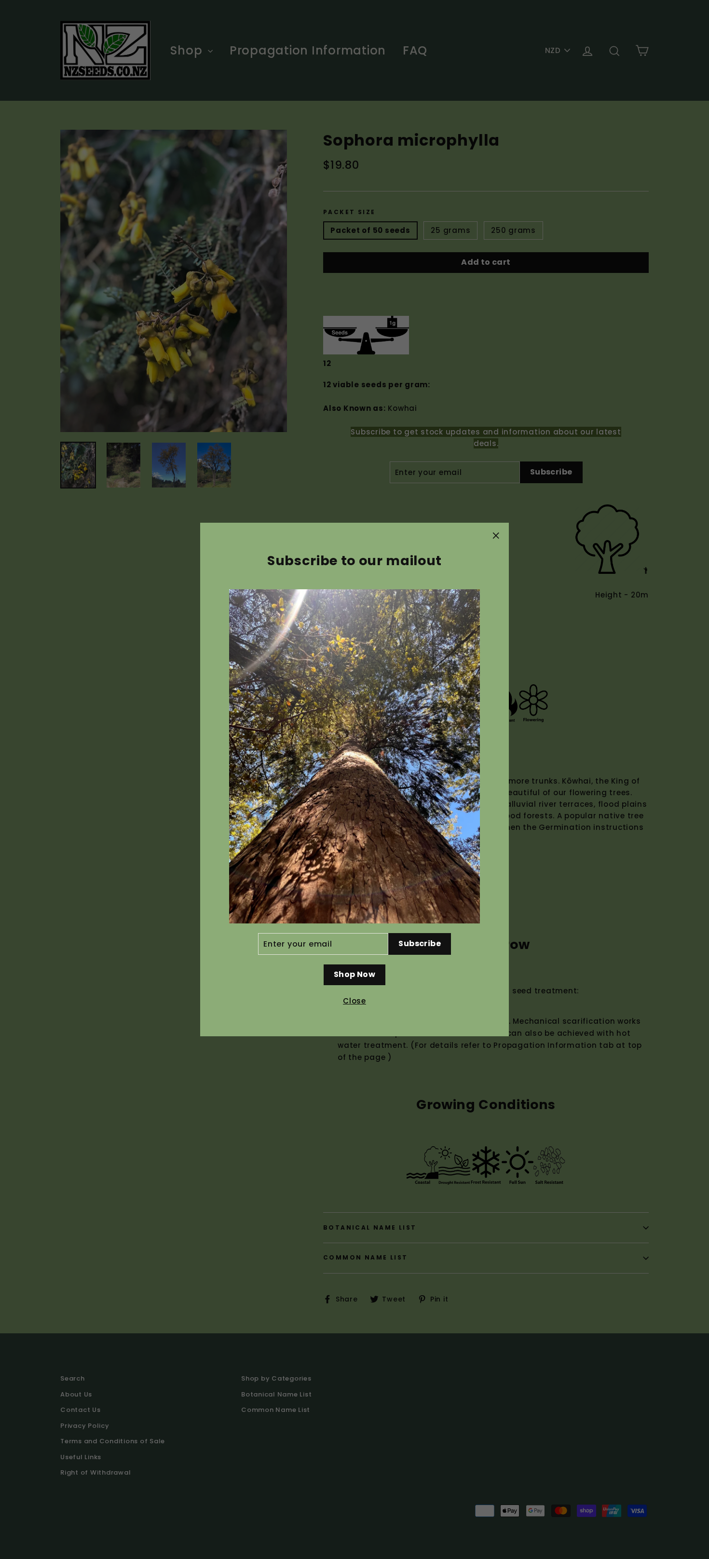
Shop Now (354, 974)
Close (354, 1001)
